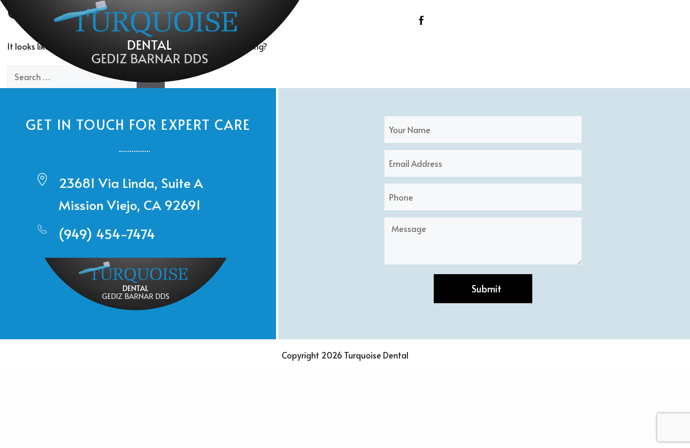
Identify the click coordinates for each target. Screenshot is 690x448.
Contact (666, 44)
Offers (557, 44)
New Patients (481, 44)
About (359, 44)
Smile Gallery (609, 44)
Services (413, 44)
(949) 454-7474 (107, 233)
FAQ (526, 44)
